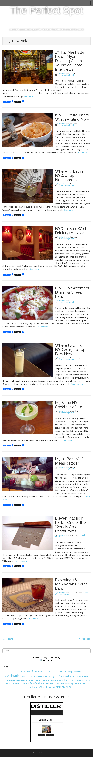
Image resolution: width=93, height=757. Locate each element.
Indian (65, 676)
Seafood (52, 683)
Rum (32, 683)
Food (56, 677)
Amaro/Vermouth (16, 672)
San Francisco (42, 683)
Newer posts (85, 638)
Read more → (30, 96)
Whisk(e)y (59, 687)
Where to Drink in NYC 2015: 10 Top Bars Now (70, 349)
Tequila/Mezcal (39, 686)
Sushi (23, 687)
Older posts (7, 638)
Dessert (29, 676)
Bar (30, 672)
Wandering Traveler (68, 75)
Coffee (22, 676)
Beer (40, 671)
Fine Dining (48, 676)
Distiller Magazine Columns (46, 697)
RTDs (28, 683)
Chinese (80, 672)
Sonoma (60, 683)
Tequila (28, 687)
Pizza (15, 683)
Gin (61, 676)
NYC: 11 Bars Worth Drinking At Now (72, 230)
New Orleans (79, 680)
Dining (35, 676)
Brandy (51, 672)
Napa (55, 680)
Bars (35, 671)
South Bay (68, 683)
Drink (40, 677)
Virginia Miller (62, 73)
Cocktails (12, 675)
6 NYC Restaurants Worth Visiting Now (72, 117)
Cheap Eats (72, 671)
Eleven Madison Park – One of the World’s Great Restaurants (70, 524)
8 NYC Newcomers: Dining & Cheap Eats (72, 292)
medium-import (40, 680)
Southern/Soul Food (81, 683)
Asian (26, 671)
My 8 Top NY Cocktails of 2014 (70, 404)
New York (88, 680)
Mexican (49, 680)
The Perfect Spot (46, 10)
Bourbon (45, 672)
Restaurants (21, 683)
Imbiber (85, 592)
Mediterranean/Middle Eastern (21, 680)
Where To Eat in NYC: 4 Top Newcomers (69, 175)
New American (66, 680)
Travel (49, 687)
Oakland (8, 683)
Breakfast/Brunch (60, 672)
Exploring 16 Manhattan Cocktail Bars (72, 584)
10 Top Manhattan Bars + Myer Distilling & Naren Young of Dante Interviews (71, 61)
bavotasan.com (54, 753)
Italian (71, 676)
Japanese (80, 676)
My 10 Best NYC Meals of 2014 (69, 461)
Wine (68, 687)
